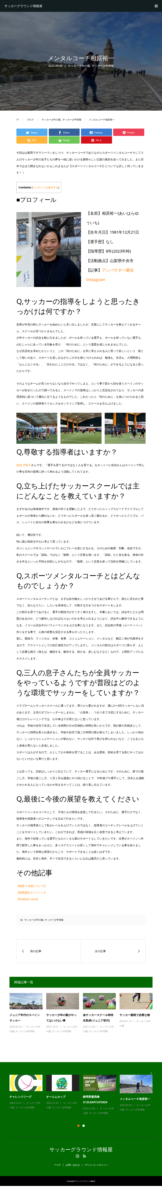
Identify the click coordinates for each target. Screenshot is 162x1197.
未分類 (103, 1108)
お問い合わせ (73, 1165)
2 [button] (83, 1126)
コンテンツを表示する (45, 187)
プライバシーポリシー (96, 1165)
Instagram (95, 279)
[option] (82, 1095)
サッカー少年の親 (79, 66)
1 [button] (78, 1126)
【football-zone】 (27, 899)
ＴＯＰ (57, 1165)
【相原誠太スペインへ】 (31, 892)
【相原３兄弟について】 (31, 886)
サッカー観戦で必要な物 (135, 1015)
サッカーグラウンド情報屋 (23, 6)
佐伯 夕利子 (23, 465)
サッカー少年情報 (103, 66)
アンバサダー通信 (118, 270)
